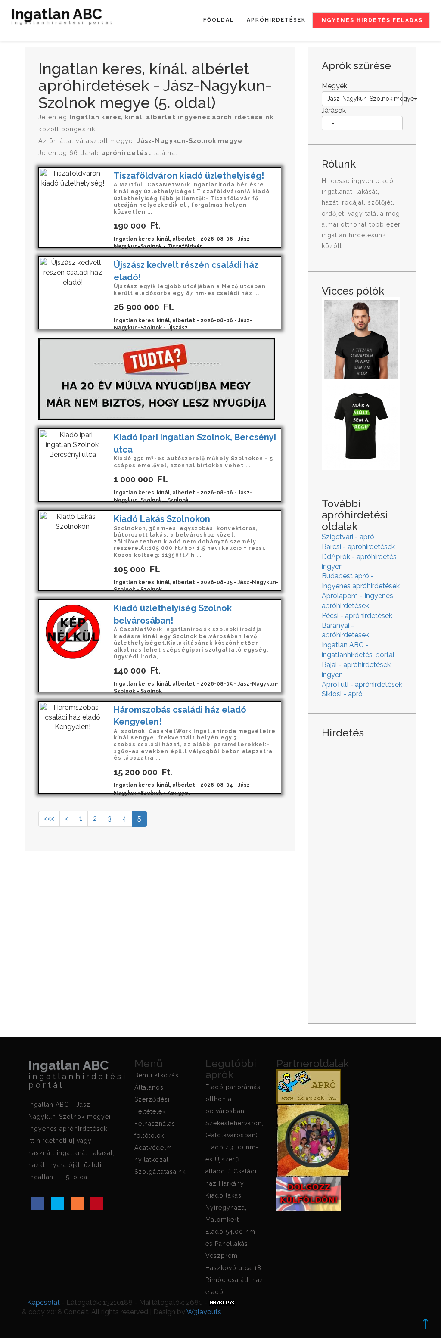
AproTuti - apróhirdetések (362, 684)
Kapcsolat (43, 1302)
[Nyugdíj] (156, 378)
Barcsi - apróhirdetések (358, 547)
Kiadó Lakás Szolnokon (162, 519)
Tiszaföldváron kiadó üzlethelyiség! (189, 176)
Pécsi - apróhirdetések (357, 616)
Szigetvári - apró (348, 537)
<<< (49, 818)
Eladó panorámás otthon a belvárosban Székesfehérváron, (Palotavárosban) (234, 1111)
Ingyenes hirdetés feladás (371, 20)
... (329, 123)
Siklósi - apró (342, 694)
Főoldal (218, 20)
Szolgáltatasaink (160, 1171)
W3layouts (203, 1312)
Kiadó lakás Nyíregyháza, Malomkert (226, 1207)
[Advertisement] (362, 874)
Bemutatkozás (156, 1075)
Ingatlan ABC (62, 17)
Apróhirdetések (276, 20)
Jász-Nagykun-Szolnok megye (365, 98)
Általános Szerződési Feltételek (152, 1099)
